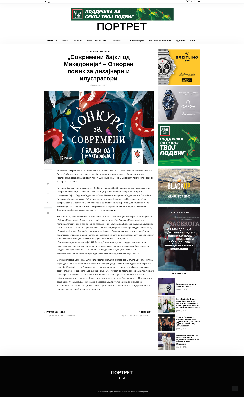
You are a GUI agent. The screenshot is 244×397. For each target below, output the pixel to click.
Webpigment (143, 392)
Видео (193, 41)
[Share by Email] (48, 213)
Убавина (77, 41)
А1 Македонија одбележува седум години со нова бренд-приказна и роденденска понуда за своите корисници (179, 238)
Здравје (180, 41)
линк (112, 210)
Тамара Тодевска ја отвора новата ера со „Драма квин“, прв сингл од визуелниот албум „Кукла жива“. (188, 321)
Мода (65, 41)
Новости (52, 41)
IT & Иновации (136, 41)
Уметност (117, 41)
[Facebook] (45, 2)
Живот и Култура (97, 41)
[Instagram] (49, 2)
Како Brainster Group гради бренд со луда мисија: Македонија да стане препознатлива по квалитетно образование (188, 303)
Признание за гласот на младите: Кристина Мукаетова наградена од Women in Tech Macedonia (187, 339)
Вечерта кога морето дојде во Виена (186, 285)
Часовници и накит (160, 41)
